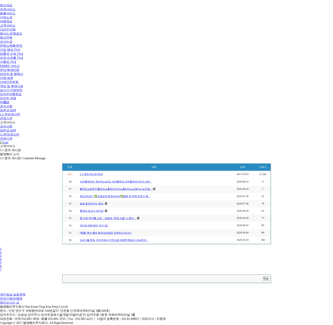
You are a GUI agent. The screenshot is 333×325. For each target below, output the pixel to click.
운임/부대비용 (9, 70)
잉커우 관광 (8, 98)
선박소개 (6, 17)
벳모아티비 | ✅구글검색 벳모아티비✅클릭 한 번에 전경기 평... (115, 196)
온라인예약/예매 (11, 298)
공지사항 (6, 106)
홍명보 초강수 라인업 (91, 211)
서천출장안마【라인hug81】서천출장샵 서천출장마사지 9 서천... (115, 181)
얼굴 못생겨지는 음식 (91, 203)
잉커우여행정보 (11, 94)
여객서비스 (7, 9)
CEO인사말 (8, 29)
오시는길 (6, 41)
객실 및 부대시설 (11, 86)
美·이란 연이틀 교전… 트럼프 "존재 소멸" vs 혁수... (108, 218)
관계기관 (6, 118)
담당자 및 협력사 (11, 74)
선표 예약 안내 (10, 49)
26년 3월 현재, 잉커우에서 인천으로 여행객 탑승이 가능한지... (114, 240)
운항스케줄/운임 (11, 45)
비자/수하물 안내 (11, 57)
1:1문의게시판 (9, 134)
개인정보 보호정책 (12, 294)
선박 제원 (6, 78)
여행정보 (6, 21)
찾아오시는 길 (9, 302)
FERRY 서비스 (10, 66)
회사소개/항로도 (11, 33)
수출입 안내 (8, 61)
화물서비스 (7, 13)
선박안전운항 (9, 82)
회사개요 (6, 5)
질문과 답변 (8, 110)
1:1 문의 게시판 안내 (91, 174)
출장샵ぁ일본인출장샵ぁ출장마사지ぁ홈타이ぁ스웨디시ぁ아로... (116, 189)
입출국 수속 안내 (11, 53)
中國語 (4, 102)
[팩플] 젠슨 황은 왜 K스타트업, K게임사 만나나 (105, 233)
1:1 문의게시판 (10, 114)
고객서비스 (7, 25)
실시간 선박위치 (11, 90)
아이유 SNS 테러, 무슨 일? (94, 225)
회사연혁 (6, 37)
